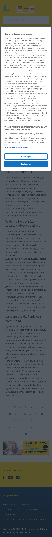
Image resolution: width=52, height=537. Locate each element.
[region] (26, 99)
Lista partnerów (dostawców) (16, 147)
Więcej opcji (26, 156)
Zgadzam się (26, 164)
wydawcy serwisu (29, 123)
